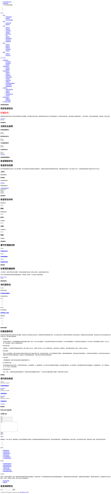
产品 (4, 26)
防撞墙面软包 (9, 86)
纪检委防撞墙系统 (5, 385)
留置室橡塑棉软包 (7, 466)
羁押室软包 (8, 100)
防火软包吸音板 (9, 20)
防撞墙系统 (8, 41)
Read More (3, 388)
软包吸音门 (8, 55)
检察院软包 (8, 75)
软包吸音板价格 (9, 94)
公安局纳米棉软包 (5, 188)
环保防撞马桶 (6, 452)
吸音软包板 (5, 3)
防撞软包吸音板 (9, 89)
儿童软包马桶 (6, 468)
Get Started (3, 118)
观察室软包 (8, 33)
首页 (4, 15)
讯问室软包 (8, 61)
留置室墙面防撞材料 (7, 471)
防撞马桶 (8, 29)
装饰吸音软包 (9, 38)
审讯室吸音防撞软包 (10, 83)
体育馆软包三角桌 (5, 312)
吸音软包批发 (9, 77)
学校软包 (8, 32)
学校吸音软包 (4, 401)
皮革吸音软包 (9, 16)
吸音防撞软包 (9, 84)
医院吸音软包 (6, 450)
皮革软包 (8, 50)
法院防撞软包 (4, 393)
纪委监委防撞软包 (7, 463)
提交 (2, 432)
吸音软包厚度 (6, 480)
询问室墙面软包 (6, 456)
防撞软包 (8, 64)
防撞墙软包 (5, 60)
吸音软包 (8, 44)
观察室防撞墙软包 (7, 465)
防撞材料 (8, 47)
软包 (7, 35)
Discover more (3, 276)
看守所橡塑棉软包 (7, 469)
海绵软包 (8, 37)
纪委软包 (8, 27)
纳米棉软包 (8, 63)
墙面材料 (8, 92)
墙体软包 (8, 24)
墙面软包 (8, 69)
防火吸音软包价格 (7, 1)
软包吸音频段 (6, 71)
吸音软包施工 (6, 97)
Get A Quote (3, 57)
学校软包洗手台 (4, 251)
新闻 (4, 43)
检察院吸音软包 (6, 453)
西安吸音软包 (6, 66)
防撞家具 (8, 18)
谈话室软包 (8, 30)
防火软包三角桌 (6, 101)
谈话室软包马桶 (4, 262)
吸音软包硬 (8, 23)
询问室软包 (8, 40)
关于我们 (3, 183)
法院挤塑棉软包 (4, 256)
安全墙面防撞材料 (7, 458)
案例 (4, 52)
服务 (4, 21)
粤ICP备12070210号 (24, 492)
